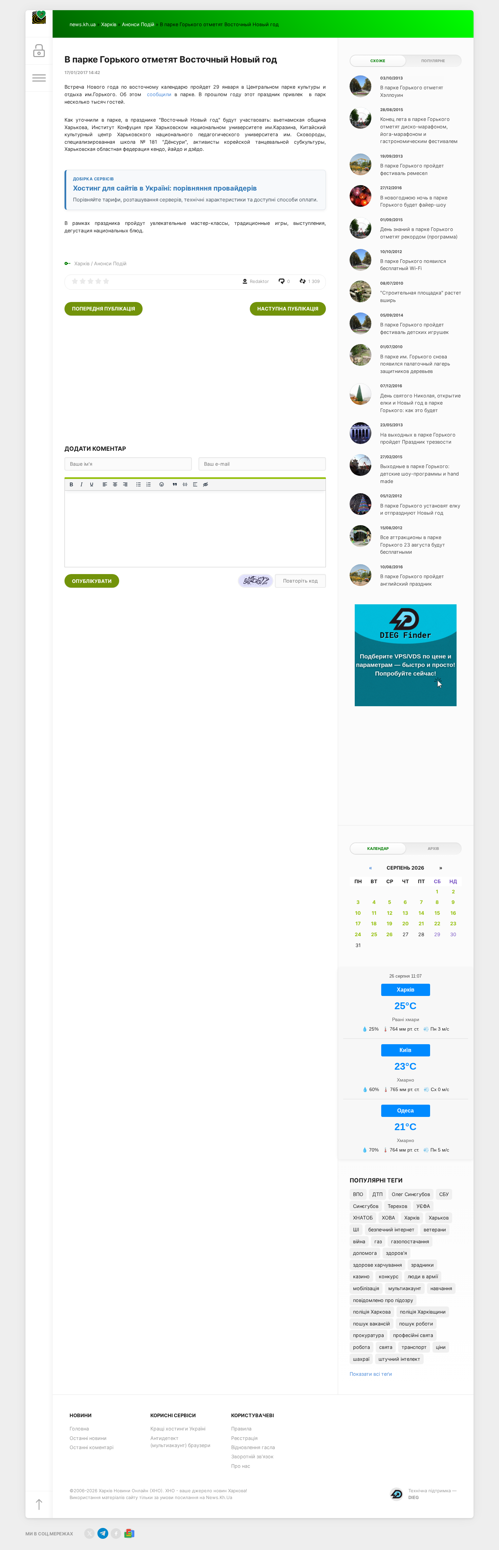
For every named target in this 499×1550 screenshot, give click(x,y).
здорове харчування (377, 1265)
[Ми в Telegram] (102, 1533)
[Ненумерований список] (138, 484)
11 (374, 913)
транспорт (414, 1347)
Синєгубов (365, 1206)
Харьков (439, 1218)
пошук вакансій (371, 1323)
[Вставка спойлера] (195, 484)
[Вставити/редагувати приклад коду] (185, 484)
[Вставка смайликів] (162, 484)
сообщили (159, 94)
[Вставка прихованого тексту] (205, 484)
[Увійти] (39, 51)
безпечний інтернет (391, 1229)
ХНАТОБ (363, 1218)
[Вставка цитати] (175, 484)
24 (358, 934)
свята (385, 1347)
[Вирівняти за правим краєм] (125, 484)
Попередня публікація (103, 308)
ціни (441, 1347)
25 (374, 934)
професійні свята (413, 1335)
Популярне (433, 60)
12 (389, 913)
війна (359, 1241)
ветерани (435, 1229)
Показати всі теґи (371, 1374)
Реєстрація (244, 1438)
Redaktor (259, 281)
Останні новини (88, 1438)
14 (421, 913)
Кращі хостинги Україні (177, 1428)
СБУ (444, 1194)
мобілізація (366, 1288)
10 (358, 913)
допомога (365, 1253)
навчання (441, 1288)
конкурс (389, 1276)
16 (453, 913)
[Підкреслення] (92, 484)
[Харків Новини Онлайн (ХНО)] (39, 23)
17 (358, 923)
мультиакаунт (404, 1288)
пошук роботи (416, 1323)
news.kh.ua (83, 24)
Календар (378, 848)
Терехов (397, 1206)
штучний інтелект (399, 1359)
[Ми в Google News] (129, 1533)
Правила (241, 1428)
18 (374, 923)
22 (437, 923)
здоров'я (396, 1253)
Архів (433, 848)
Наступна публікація (287, 308)
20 (405, 923)
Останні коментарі (91, 1447)
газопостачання (410, 1241)
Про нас (240, 1466)
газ (378, 1241)
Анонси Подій (138, 24)
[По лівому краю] (105, 484)
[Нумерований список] (149, 484)
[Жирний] (71, 484)
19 (389, 923)
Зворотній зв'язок (252, 1456)
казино (361, 1276)
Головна (79, 1428)
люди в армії (423, 1276)
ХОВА (388, 1218)
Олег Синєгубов (411, 1194)
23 (453, 923)
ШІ (356, 1229)
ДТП (377, 1194)
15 (437, 913)
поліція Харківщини (423, 1312)
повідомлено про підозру (383, 1300)
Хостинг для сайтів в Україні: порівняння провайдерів (165, 188)
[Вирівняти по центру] (115, 484)
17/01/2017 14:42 (82, 72)
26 (389, 934)
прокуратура (368, 1335)
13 (405, 913)
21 (421, 923)
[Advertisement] (195, 380)
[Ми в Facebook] (116, 1533)
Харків (108, 24)
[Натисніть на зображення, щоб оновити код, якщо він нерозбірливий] (255, 581)
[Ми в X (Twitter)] (89, 1533)
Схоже (377, 60)
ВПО (358, 1194)
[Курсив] (81, 484)
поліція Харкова (372, 1312)
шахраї (361, 1359)
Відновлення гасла (253, 1447)
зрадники (422, 1265)
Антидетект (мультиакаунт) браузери (180, 1441)
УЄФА (423, 1206)
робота (361, 1347)
